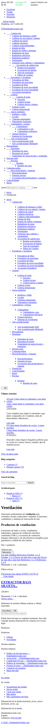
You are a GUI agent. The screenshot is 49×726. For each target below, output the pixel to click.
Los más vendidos (9, 555)
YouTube (10, 14)
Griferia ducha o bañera (27, 104)
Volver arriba (7, 599)
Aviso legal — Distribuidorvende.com (23, 658)
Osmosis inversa (19, 175)
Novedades (11, 639)
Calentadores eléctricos (27, 131)
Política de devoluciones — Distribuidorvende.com (18, 654)
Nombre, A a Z (33, 555)
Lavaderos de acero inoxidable (25, 90)
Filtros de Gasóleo (25, 75)
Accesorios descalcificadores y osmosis (29, 178)
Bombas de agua (24, 165)
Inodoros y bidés (19, 114)
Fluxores (21, 99)
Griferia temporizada (21, 109)
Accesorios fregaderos (21, 92)
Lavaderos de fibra (20, 85)
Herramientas (12, 146)
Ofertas (10, 637)
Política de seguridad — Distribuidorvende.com (27, 663)
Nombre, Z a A (8, 557)
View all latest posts (9, 454)
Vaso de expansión (25, 72)
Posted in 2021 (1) (14, 498)
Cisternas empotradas (21, 119)
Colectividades (13, 180)
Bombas (17, 163)
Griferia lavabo (23, 102)
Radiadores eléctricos (21, 55)
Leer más (10, 423)
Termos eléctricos (19, 134)
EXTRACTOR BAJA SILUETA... (16, 584)
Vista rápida (7, 576)
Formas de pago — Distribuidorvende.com (25, 666)
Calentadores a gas (25, 129)
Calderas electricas (20, 43)
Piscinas (12, 161)
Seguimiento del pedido (17, 687)
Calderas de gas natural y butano (26, 38)
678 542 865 (21, 3)
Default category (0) (15, 467)
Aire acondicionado (17, 139)
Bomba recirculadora (26, 68)
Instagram (11, 17)
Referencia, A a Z (29, 560)
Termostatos (17, 60)
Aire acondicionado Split (22, 141)
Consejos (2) (12, 464)
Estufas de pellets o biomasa (24, 50)
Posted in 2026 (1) (14, 493)
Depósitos (13, 148)
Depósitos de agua (20, 151)
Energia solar (12, 158)
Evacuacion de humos (26, 70)
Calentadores (19, 126)
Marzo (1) (16, 496)
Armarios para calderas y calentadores (28, 63)
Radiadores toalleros (20, 58)
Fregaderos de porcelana (22, 82)
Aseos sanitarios (16, 112)
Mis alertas (11, 694)
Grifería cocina (18, 107)
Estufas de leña (18, 48)
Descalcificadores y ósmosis (21, 170)
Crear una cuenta (14, 692)
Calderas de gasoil (20, 41)
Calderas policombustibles (23, 45)
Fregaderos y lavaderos (19, 77)
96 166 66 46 (7, 3)
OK (4, 388)
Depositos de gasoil (20, 153)
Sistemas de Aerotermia (22, 136)
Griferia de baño (21, 97)
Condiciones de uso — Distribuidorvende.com (26, 661)
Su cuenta (5, 677)
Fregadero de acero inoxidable (25, 87)
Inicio (9, 199)
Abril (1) (15, 501)
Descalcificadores (19, 173)
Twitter (10, 12)
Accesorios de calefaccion (25, 65)
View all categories (9, 471)
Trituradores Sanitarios (21, 121)
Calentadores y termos (18, 124)
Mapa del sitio (13, 670)
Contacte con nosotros (39, 3)
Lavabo (15, 117)
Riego (9, 183)
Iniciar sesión (12, 689)
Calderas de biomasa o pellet (24, 36)
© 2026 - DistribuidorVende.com (15, 722)
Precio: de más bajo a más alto (28, 557)
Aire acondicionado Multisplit (25, 143)
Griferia (12, 94)
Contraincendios (14, 168)
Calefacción (14, 33)
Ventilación (17, 368)
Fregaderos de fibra (20, 80)
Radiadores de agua (20, 53)
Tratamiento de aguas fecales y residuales (29, 156)
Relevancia (7, 552)
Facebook (11, 9)
